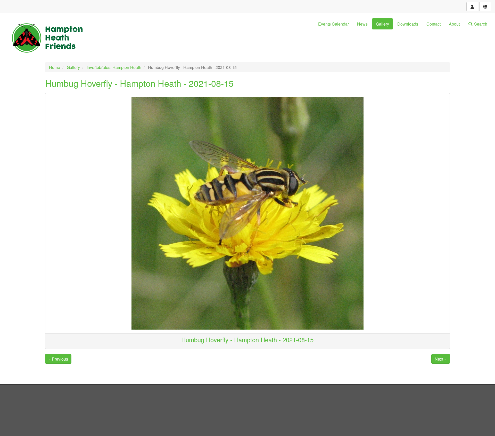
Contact (433, 24)
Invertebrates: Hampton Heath (114, 67)
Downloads (407, 24)
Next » (441, 359)
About (454, 24)
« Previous (58, 359)
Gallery (382, 24)
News (362, 24)
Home (54, 67)
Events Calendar (333, 24)
